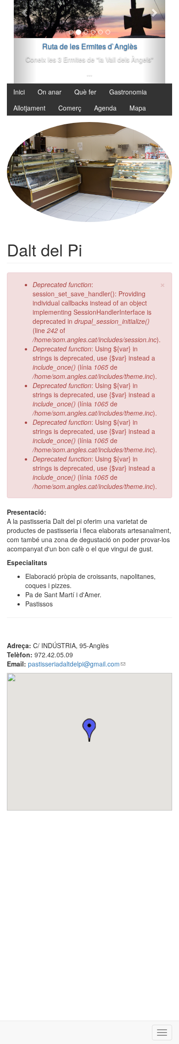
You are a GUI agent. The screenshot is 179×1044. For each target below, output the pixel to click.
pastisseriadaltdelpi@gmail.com (76, 663)
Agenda (105, 107)
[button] (89, 730)
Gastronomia (128, 91)
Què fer (85, 91)
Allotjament (29, 107)
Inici (19, 91)
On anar (50, 91)
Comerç (69, 107)
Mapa (137, 107)
